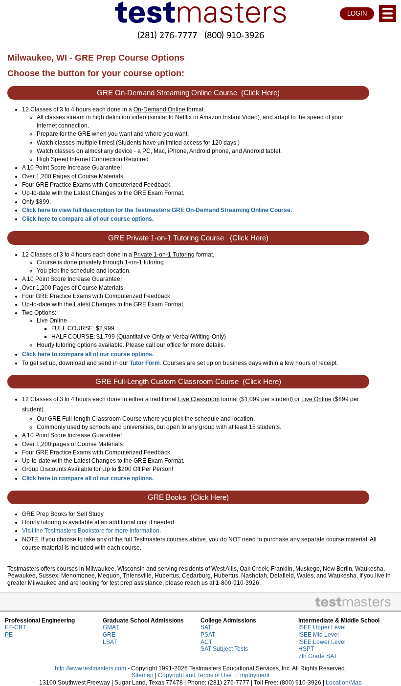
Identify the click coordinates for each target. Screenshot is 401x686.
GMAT (111, 627)
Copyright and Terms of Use (195, 675)
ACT (206, 642)
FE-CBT (15, 627)
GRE (109, 634)
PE (9, 634)
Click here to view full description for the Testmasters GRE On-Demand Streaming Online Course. (157, 210)
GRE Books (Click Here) (188, 497)
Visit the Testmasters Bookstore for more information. (91, 530)
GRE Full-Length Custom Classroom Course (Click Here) (188, 382)
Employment (252, 675)
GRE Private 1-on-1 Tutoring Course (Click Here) (188, 238)
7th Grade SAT (317, 656)
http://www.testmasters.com (90, 668)
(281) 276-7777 (167, 34)
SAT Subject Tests (224, 648)
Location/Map (344, 682)
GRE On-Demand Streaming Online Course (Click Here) (188, 93)
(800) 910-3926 (234, 34)
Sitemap (143, 675)
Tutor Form (145, 363)
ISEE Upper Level (322, 627)
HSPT (306, 648)
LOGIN (357, 13)
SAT (205, 627)
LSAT (110, 642)
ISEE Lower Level (322, 642)
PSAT (207, 634)
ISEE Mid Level (318, 634)
